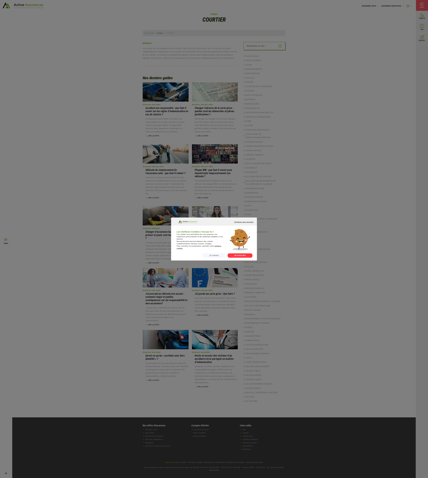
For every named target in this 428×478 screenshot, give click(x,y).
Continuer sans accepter (241, 224)
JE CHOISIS (214, 255)
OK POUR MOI (240, 255)
